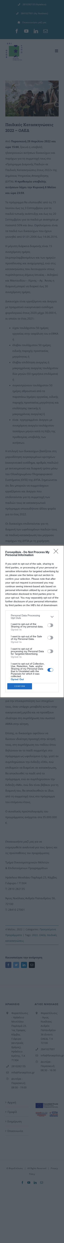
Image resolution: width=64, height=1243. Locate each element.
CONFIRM (19, 686)
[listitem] (32, 616)
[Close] (57, 552)
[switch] (50, 625)
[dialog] (32, 621)
